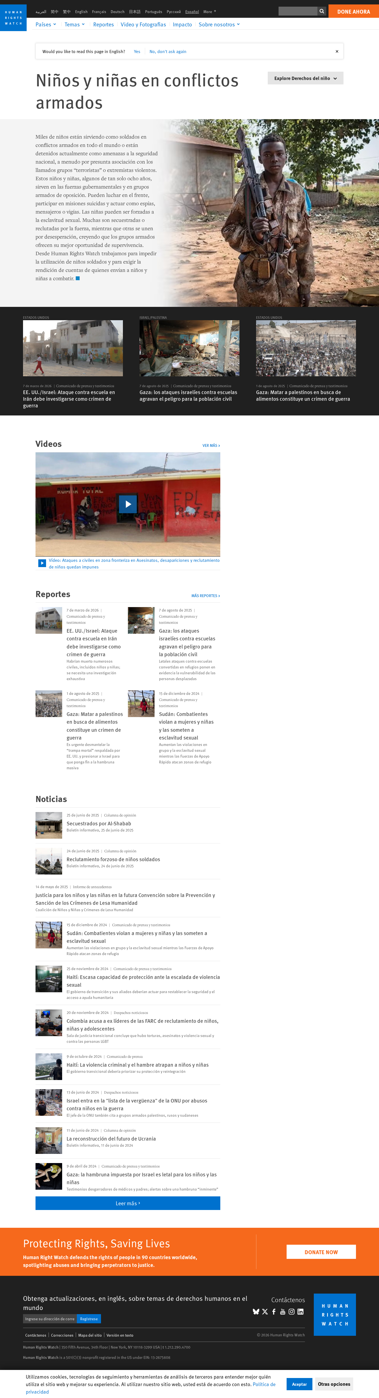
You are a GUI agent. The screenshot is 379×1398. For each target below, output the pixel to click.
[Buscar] (321, 11)
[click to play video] (128, 504)
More (211, 11)
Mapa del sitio (90, 1335)
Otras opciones (334, 1383)
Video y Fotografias (143, 24)
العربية (41, 11)
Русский (174, 11)
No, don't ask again (168, 51)
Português (153, 11)
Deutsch (118, 11)
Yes (137, 51)
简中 (55, 11)
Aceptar (299, 1384)
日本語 (135, 11)
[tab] (128, 563)
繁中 (67, 11)
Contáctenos (35, 1335)
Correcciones (62, 1335)
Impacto (182, 24)
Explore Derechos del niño (302, 77)
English (81, 11)
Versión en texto (120, 1335)
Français (99, 11)
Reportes (103, 24)
